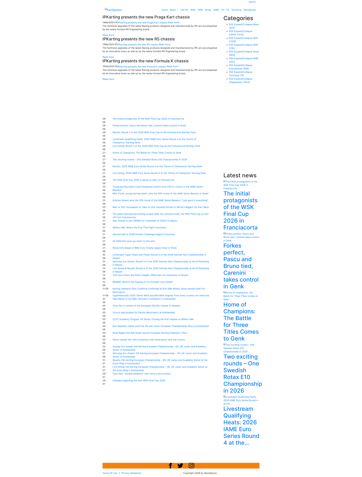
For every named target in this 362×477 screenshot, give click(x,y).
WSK (192, 9)
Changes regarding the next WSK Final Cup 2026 (139, 380)
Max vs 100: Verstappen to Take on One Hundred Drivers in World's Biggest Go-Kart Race (161, 207)
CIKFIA (236, 34)
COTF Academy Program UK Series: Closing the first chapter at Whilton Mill (153, 319)
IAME (216, 9)
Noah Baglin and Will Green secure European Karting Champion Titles (150, 332)
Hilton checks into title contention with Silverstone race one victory (149, 339)
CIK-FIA (184, 9)
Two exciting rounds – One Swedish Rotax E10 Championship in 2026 (150, 159)
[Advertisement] (171, 98)
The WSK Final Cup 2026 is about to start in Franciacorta (143, 179)
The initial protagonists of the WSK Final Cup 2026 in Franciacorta (148, 118)
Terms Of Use (110, 473)
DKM (200, 9)
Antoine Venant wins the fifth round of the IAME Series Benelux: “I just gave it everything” (160, 200)
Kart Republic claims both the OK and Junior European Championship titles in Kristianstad (161, 326)
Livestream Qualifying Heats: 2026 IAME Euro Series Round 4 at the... (241, 425)
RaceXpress (250, 9)
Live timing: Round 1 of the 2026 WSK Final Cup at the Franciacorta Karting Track (156, 145)
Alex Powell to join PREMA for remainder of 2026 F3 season (145, 220)
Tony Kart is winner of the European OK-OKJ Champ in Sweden (146, 305)
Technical (236, 9)
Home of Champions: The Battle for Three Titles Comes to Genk (147, 152)
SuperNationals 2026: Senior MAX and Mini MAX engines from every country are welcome (161, 295)
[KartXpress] (113, 9)
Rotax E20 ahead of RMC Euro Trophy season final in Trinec (145, 247)
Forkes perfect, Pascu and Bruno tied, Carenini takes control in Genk (149, 125)
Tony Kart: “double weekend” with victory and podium (142, 373)
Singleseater (239, 82)
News (173, 9)
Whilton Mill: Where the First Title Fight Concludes (139, 227)
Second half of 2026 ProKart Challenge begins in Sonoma (144, 234)
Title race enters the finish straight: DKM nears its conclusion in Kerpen (150, 275)
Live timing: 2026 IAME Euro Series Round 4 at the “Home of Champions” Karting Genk (159, 173)
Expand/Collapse (243, 24)
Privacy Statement (131, 473)
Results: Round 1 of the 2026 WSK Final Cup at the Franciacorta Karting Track (154, 132)
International (239, 68)
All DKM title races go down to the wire (134, 241)
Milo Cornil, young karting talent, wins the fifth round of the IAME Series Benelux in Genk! (160, 193)
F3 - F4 (225, 9)
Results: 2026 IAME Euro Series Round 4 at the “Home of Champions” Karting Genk (157, 166)
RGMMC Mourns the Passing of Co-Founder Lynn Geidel (143, 281)
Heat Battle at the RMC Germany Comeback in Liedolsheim (144, 298)
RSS (231, 24)
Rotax (208, 9)
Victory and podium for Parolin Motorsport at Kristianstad (144, 312)
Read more (108, 35)
